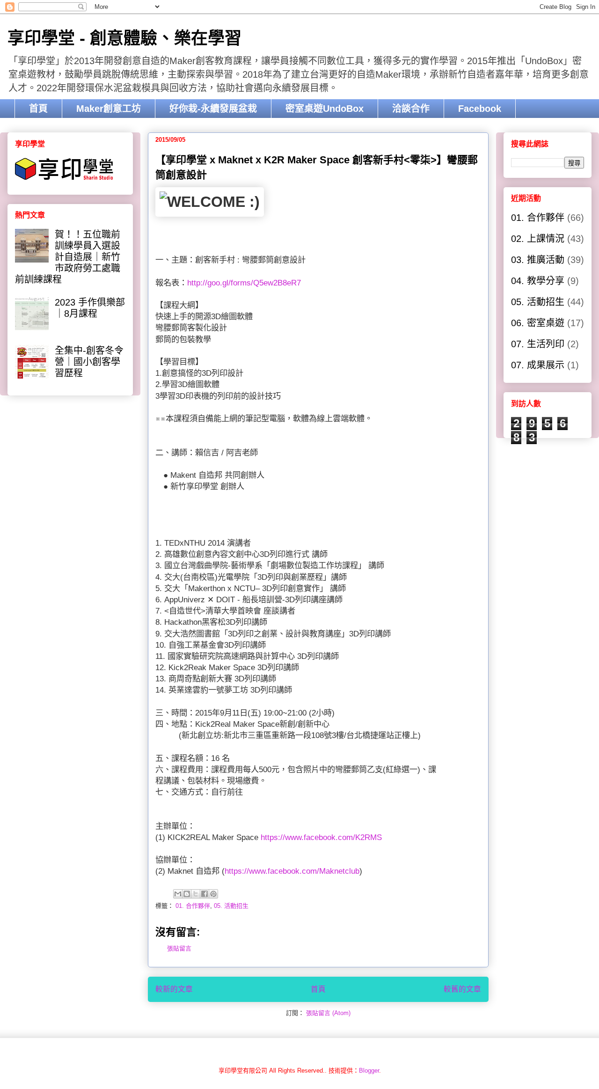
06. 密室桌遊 (537, 323)
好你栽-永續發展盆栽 (213, 108)
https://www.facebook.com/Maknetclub (292, 871)
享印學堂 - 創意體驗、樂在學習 (124, 38)
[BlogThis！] (186, 894)
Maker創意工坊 (108, 108)
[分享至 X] (195, 894)
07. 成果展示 (537, 365)
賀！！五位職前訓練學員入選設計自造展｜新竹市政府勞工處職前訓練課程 (67, 257)
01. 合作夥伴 (192, 905)
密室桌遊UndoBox (324, 108)
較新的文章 (174, 989)
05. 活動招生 (231, 905)
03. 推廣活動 (537, 260)
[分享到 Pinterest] (213, 894)
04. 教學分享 (537, 281)
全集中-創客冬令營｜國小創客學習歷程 (89, 361)
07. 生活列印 (537, 344)
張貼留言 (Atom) (328, 1012)
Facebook (479, 108)
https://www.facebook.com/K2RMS (321, 837)
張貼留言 (179, 948)
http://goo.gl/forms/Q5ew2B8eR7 (244, 282)
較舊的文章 (462, 989)
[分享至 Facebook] (204, 894)
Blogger (369, 1070)
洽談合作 (411, 108)
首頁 (38, 108)
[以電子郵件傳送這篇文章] (178, 894)
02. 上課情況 (537, 239)
